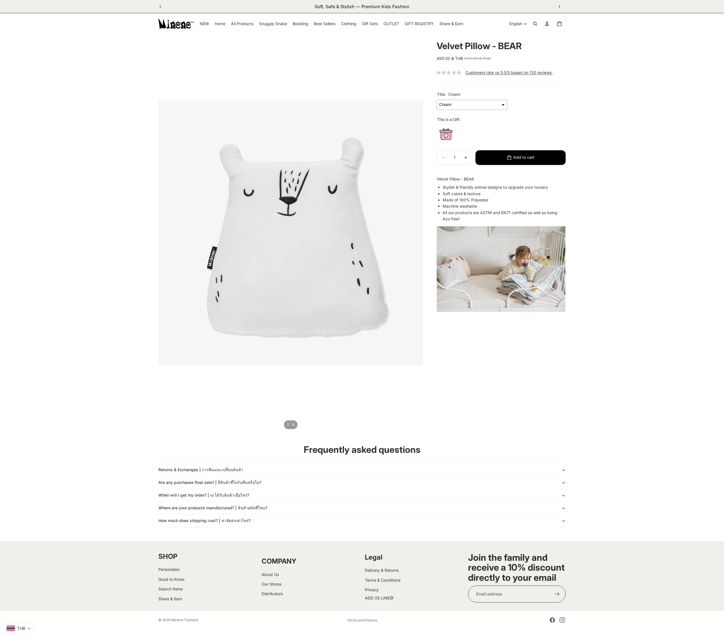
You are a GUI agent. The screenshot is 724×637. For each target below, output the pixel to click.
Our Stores (271, 584)
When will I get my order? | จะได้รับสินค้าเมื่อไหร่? (203, 495)
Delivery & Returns (382, 570)
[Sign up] (557, 594)
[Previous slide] (160, 6)
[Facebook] (552, 620)
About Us (270, 574)
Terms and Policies (362, 620)
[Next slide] (559, 6)
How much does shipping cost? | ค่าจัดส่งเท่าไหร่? (204, 520)
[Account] (547, 24)
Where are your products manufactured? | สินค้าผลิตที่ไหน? (212, 507)
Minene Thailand (184, 620)
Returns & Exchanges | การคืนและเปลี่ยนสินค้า (200, 469)
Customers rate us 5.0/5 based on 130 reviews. (509, 72)
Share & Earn (170, 598)
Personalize (169, 569)
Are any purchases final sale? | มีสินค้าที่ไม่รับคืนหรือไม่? (209, 482)
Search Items (170, 588)
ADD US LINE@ (379, 597)
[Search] (535, 24)
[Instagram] (562, 620)
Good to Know (171, 579)
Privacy (372, 589)
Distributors (272, 593)
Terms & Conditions (382, 580)
